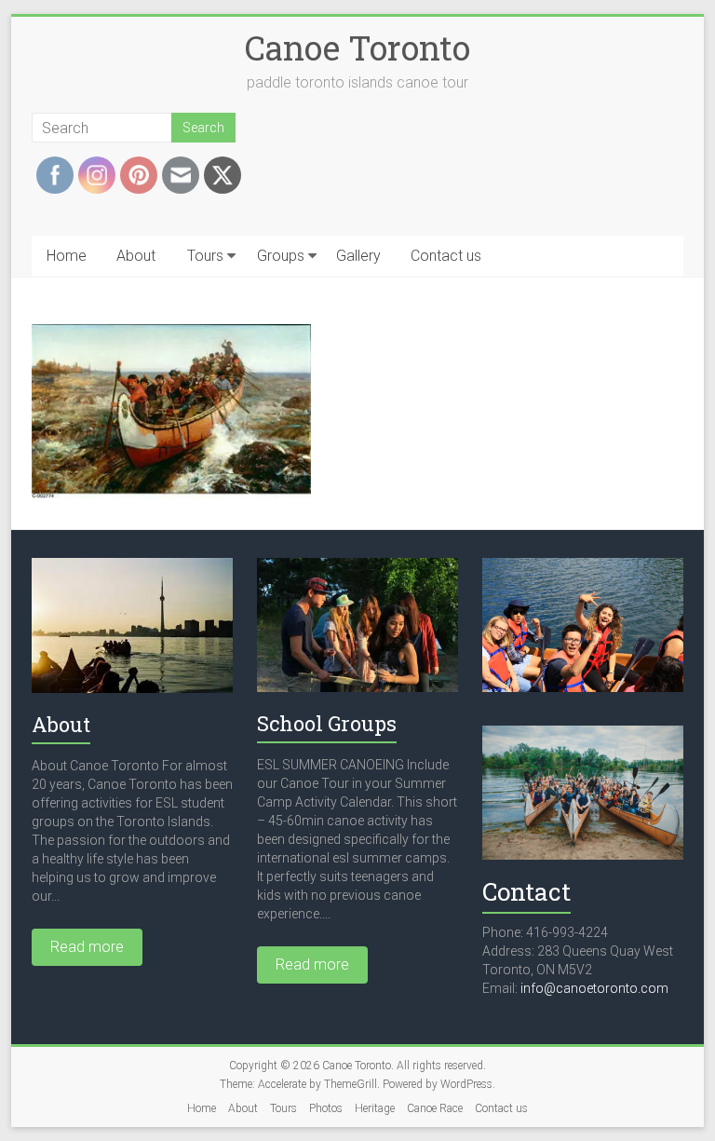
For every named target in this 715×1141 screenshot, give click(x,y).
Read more (87, 947)
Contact (526, 891)
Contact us (446, 256)
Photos (326, 1108)
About (135, 256)
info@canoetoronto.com (594, 988)
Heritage (375, 1108)
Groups (280, 256)
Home (67, 256)
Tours (205, 256)
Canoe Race (435, 1108)
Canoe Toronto (357, 47)
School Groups (327, 723)
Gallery (358, 256)
